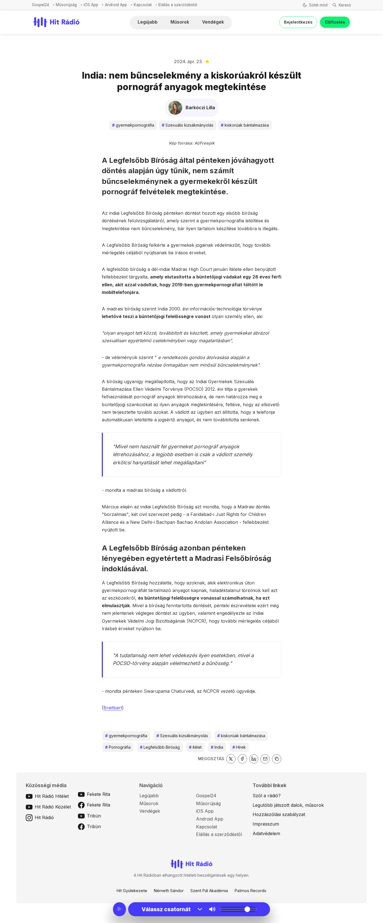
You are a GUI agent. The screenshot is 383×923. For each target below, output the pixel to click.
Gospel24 (40, 5)
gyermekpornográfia (133, 125)
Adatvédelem (266, 833)
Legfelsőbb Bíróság (160, 747)
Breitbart (112, 707)
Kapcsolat (143, 5)
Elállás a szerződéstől (177, 5)
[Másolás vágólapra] (276, 759)
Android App (116, 5)
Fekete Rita (98, 794)
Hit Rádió (44, 817)
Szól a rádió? (267, 795)
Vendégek (213, 22)
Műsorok (179, 22)
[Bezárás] (269, 34)
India (217, 747)
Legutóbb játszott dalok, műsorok (288, 805)
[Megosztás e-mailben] (265, 759)
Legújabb (148, 22)
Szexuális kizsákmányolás (187, 125)
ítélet (195, 747)
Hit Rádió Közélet (53, 807)
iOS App (91, 5)
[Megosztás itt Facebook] (242, 759)
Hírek (239, 747)
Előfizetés (335, 22)
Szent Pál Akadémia (209, 890)
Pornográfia (118, 747)
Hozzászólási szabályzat (279, 814)
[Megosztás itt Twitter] (231, 759)
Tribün (94, 816)
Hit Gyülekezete (132, 890)
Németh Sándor (169, 890)
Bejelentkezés (298, 22)
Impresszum (266, 824)
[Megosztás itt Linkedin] (254, 759)
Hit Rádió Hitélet (52, 796)
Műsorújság (66, 5)
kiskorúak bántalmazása (245, 125)
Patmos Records (250, 890)
